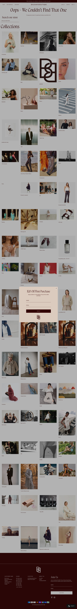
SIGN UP (38, 311)
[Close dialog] (56, 288)
